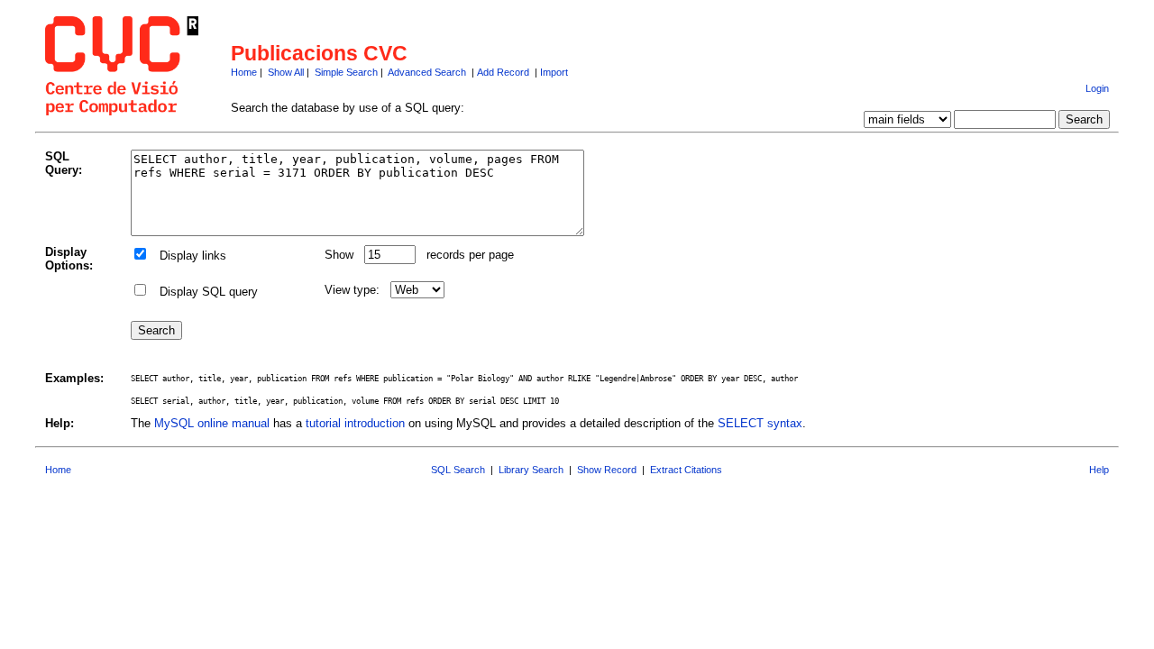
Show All (286, 72)
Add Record (503, 72)
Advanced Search (427, 72)
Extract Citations (686, 469)
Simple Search (346, 72)
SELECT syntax (760, 423)
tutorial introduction (355, 423)
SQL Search (458, 469)
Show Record (607, 469)
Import (554, 72)
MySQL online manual (212, 423)
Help (1099, 469)
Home (244, 72)
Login (1097, 88)
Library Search (531, 469)
